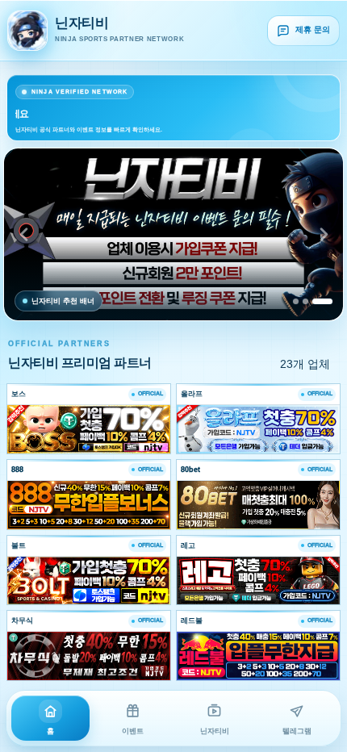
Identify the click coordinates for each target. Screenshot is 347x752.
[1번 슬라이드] (296, 301)
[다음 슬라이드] (323, 235)
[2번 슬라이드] (305, 301)
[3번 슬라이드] (322, 301)
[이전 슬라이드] (23, 235)
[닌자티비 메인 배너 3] (173, 234)
